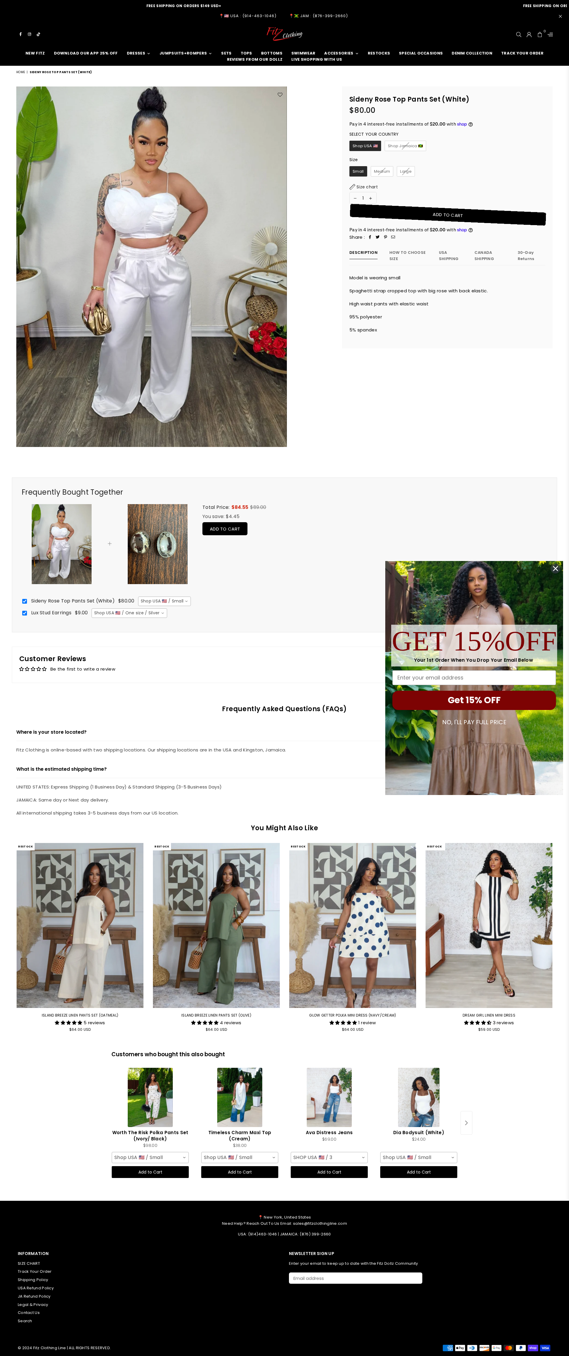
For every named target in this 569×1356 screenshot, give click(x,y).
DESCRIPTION (363, 252)
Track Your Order (35, 1271)
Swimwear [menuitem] (303, 53)
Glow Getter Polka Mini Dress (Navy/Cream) (352, 1015)
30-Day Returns (526, 256)
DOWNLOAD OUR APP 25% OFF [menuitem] (86, 53)
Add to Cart (225, 529)
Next (561, 941)
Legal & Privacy (33, 1304)
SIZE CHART (29, 1263)
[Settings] (549, 34)
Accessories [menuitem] (338, 53)
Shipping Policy (33, 1280)
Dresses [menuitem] (136, 53)
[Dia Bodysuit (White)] (418, 1097)
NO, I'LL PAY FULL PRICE (474, 722)
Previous (8, 941)
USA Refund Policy (36, 1288)
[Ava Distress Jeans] (329, 1097)
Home (20, 72)
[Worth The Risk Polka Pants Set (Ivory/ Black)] (150, 1097)
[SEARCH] (519, 34)
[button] (363, 187)
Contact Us (29, 1312)
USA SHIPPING (448, 256)
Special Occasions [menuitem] (421, 53)
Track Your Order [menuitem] (522, 53)
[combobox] (164, 601)
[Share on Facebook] (370, 237)
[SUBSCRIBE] (415, 1278)
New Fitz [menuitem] (35, 53)
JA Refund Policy (34, 1296)
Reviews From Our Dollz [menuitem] (255, 59)
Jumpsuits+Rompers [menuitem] (183, 53)
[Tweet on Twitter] (378, 237)
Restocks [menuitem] (379, 53)
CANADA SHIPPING (484, 256)
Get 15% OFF (474, 700)
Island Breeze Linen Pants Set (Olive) (216, 1015)
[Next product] (466, 1123)
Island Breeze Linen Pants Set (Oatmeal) (80, 1015)
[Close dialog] (555, 568)
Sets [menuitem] (226, 53)
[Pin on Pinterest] (385, 237)
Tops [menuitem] (246, 53)
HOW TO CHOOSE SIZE (407, 256)
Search (25, 1321)
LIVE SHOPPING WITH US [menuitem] (316, 59)
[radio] (365, 146)
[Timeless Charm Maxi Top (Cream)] (239, 1097)
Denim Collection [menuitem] (472, 53)
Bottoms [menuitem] (271, 53)
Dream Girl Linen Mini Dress (489, 1015)
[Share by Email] (393, 237)
